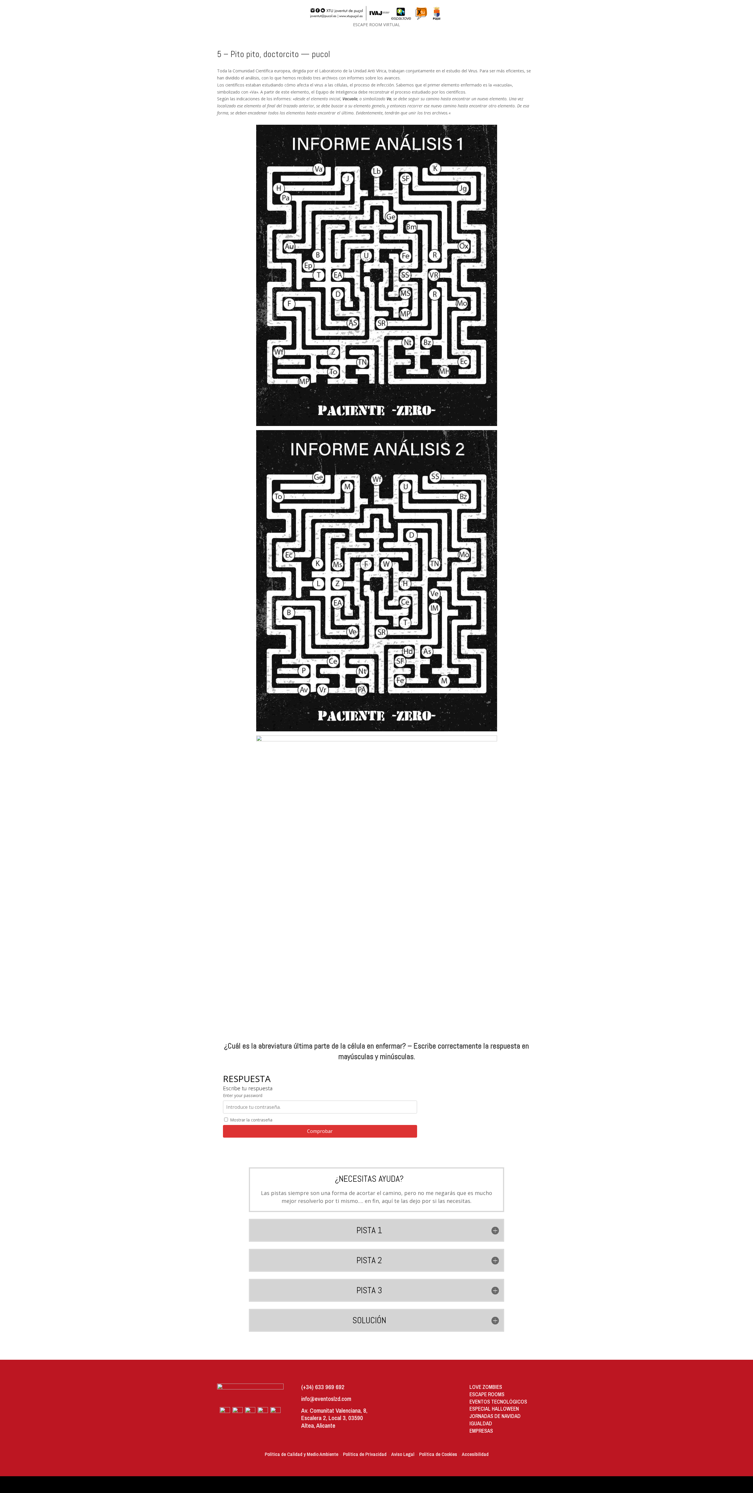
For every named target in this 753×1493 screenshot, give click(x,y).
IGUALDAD (480, 1423)
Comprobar (320, 1131)
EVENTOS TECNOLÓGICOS (498, 1401)
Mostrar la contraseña (250, 1120)
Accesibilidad (475, 1454)
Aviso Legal (402, 1454)
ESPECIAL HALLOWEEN (494, 1408)
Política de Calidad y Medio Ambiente (301, 1454)
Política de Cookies (438, 1454)
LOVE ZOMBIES (485, 1387)
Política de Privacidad (365, 1454)
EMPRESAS (481, 1430)
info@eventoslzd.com (326, 1398)
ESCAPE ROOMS (486, 1394)
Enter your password (242, 1095)
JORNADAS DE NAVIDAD (495, 1416)
